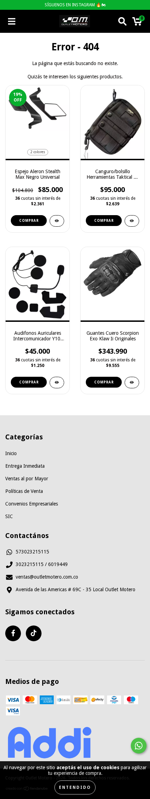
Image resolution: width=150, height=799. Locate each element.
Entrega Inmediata (25, 466)
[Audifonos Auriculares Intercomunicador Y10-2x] (57, 382)
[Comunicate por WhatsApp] (139, 746)
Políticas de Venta (24, 491)
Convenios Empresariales (31, 504)
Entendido (75, 787)
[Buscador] (122, 21)
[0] (137, 23)
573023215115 (32, 551)
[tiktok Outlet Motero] (34, 633)
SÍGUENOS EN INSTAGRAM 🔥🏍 (75, 4)
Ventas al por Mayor (26, 478)
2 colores (37, 152)
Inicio (11, 453)
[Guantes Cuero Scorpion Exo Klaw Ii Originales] (132, 382)
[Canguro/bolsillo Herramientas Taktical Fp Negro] (132, 221)
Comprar (29, 220)
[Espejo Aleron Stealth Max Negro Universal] (57, 221)
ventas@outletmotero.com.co (47, 577)
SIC (9, 516)
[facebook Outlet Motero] (13, 633)
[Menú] (11, 21)
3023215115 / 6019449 (42, 564)
